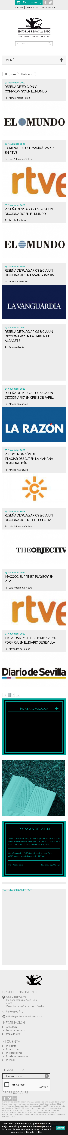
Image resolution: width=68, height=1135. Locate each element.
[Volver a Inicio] (6, 74)
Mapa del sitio (13, 1034)
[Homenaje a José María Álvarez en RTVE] (34, 181)
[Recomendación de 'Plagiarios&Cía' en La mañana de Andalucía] (34, 491)
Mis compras (12, 1049)
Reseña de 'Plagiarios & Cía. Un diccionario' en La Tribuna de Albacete (29, 336)
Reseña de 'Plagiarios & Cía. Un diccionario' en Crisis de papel (29, 395)
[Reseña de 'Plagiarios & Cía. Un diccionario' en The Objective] (34, 548)
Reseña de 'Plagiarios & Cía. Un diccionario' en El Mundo (29, 211)
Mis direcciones (14, 1053)
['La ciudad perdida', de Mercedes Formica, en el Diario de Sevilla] (34, 670)
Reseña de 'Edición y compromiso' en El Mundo (26, 89)
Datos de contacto (15, 1030)
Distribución (32, 7)
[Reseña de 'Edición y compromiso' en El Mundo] (34, 119)
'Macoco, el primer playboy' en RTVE (29, 579)
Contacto (18, 7)
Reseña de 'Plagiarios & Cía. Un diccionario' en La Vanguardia (29, 273)
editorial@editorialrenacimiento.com (24, 1016)
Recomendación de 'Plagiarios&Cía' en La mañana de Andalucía (29, 458)
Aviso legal (11, 1027)
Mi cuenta (11, 1046)
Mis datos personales (17, 1056)
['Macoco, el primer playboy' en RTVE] (34, 609)
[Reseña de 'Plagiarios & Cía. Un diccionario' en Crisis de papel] (34, 425)
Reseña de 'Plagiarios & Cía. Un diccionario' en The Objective (29, 517)
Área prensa (18, 865)
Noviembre (26, 74)
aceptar (60, 1127)
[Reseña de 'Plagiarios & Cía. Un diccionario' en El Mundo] (34, 242)
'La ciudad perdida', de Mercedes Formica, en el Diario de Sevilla (30, 640)
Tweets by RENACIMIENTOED (17, 890)
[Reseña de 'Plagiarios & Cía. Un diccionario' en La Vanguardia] (34, 303)
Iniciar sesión (48, 7)
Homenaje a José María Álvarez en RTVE (29, 150)
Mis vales (10, 1060)
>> (18, 695)
